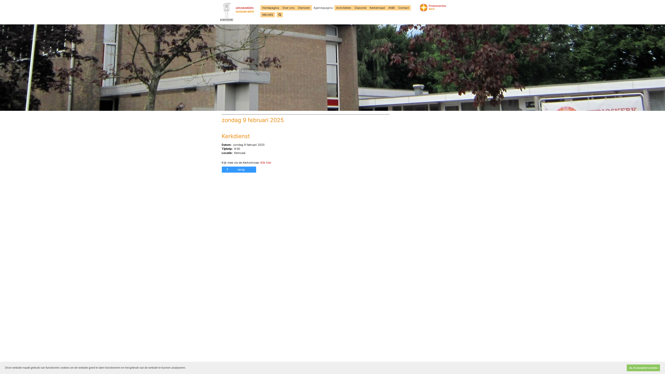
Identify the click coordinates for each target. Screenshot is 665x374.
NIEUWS (267, 14)
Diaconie (360, 8)
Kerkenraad (377, 8)
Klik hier (265, 162)
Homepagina (270, 8)
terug (241, 169)
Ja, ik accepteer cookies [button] (643, 367)
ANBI (391, 8)
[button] (187, 368)
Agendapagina (323, 8)
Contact (403, 8)
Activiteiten (343, 8)
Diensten (304, 8)
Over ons (288, 8)
